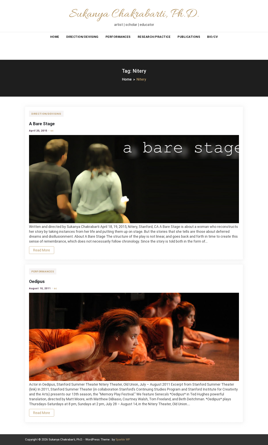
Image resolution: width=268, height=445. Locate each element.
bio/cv (212, 37)
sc (52, 130)
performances (118, 37)
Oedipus (37, 281)
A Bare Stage (42, 123)
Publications (189, 37)
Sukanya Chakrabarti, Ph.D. (134, 14)
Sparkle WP (123, 439)
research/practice (154, 37)
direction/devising (82, 37)
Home (54, 37)
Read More (41, 250)
